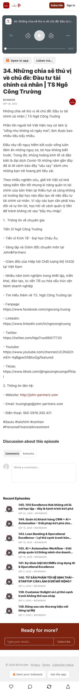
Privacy (35, 665)
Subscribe (57, 5)
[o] (9, 509)
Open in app (20, 60)
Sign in (71, 5)
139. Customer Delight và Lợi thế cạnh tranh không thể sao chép (45, 594)
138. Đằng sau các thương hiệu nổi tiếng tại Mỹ (43, 608)
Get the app (58, 674)
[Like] (11, 686)
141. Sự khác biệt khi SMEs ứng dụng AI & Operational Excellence (46, 565)
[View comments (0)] (30, 686)
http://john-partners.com (39, 395)
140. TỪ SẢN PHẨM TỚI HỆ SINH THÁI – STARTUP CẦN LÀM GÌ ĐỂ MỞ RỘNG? (46, 579)
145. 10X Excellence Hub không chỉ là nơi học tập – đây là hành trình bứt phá (45, 506)
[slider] (35, 49)
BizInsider (9, 100)
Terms (46, 665)
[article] (39, 509)
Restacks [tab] (28, 453)
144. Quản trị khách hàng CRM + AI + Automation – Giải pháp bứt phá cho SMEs (44, 521)
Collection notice (63, 665)
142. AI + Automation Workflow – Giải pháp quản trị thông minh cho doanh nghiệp (44, 550)
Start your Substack (29, 674)
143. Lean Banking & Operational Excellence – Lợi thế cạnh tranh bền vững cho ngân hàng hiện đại (43, 536)
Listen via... (44, 60)
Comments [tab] (12, 453)
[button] (11, 35)
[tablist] (19, 453)
